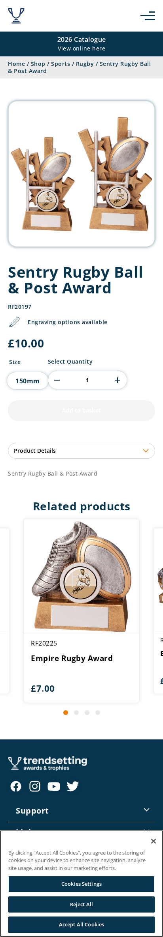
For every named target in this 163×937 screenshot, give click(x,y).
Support (32, 810)
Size (15, 362)
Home (16, 63)
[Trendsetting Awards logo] (16, 16)
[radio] (28, 381)
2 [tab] (76, 712)
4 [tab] (97, 712)
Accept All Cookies (81, 924)
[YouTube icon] (54, 786)
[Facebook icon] (16, 786)
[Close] (153, 841)
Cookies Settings (81, 883)
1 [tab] (65, 712)
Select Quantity (70, 361)
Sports (60, 63)
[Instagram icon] (35, 786)
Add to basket (81, 410)
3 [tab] (87, 712)
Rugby (85, 63)
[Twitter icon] (73, 786)
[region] (81, 883)
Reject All (81, 904)
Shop (38, 63)
